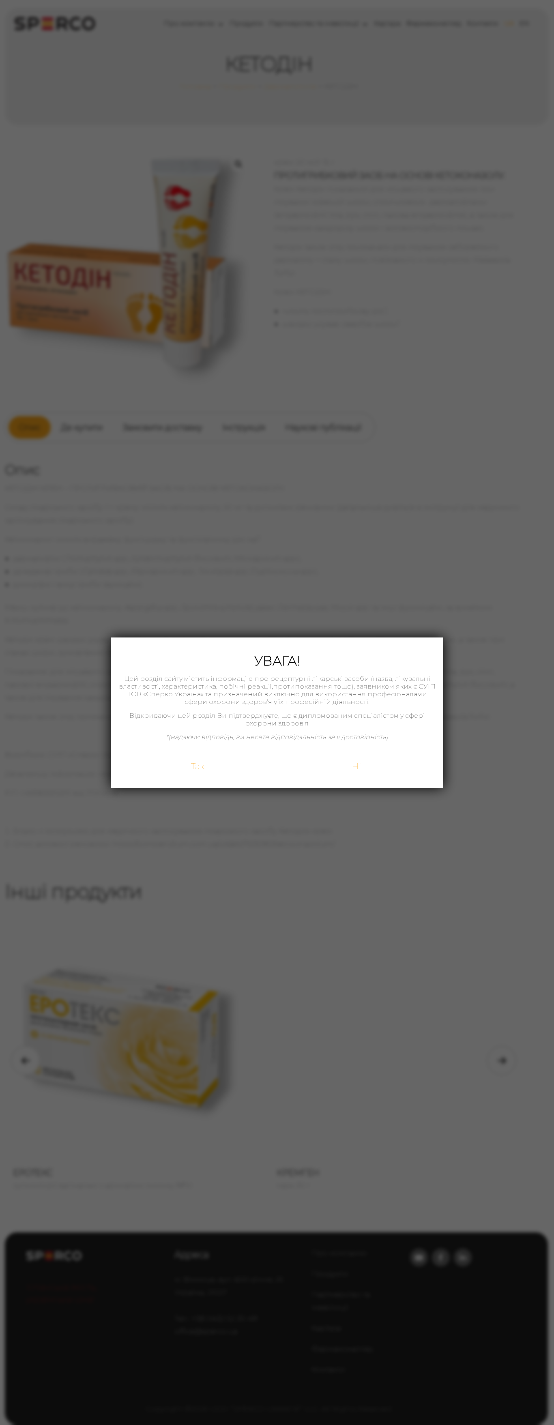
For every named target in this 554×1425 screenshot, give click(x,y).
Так (197, 766)
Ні (356, 766)
